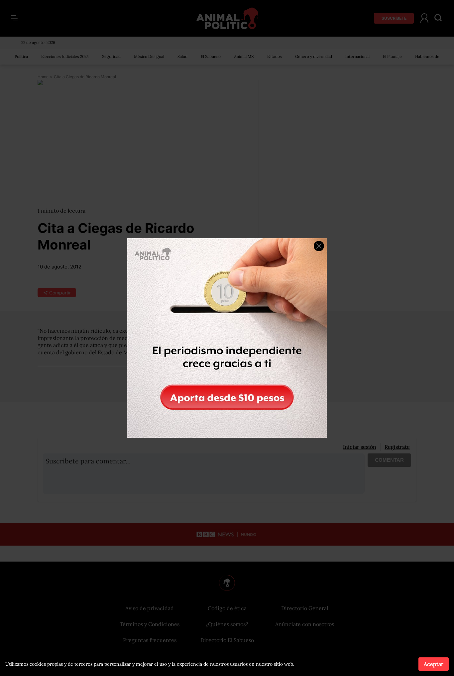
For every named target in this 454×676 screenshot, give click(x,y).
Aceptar (433, 664)
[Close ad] (319, 246)
